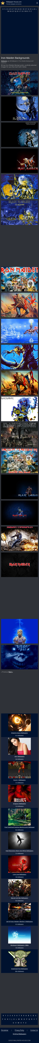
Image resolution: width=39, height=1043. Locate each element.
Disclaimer (4, 1030)
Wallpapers (4, 61)
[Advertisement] (19, 32)
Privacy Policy (19, 1030)
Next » (11, 672)
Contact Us (34, 1030)
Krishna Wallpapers (19, 1034)
